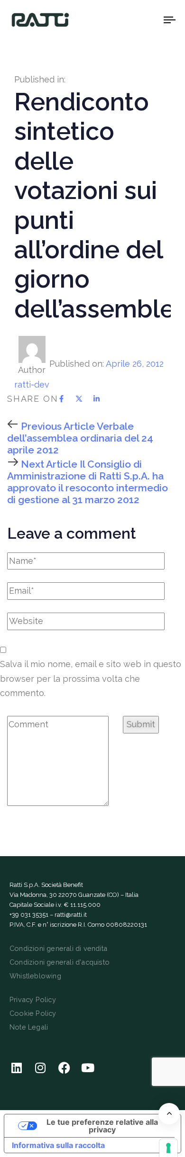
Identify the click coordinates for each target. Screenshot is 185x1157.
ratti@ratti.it (71, 914)
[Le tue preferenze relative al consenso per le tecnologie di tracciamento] (168, 1148)
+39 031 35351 (28, 914)
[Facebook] (64, 1067)
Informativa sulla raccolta (58, 1145)
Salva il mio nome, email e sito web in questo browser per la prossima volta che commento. (90, 678)
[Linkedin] (16, 1067)
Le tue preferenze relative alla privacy (102, 1125)
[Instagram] (40, 1067)
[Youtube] (88, 1067)
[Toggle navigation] (148, 19)
